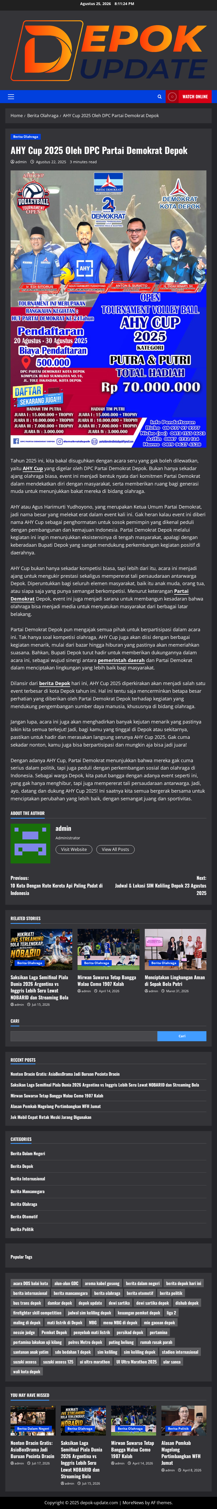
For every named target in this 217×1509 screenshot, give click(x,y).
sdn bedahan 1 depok (73, 1352)
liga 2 (171, 1312)
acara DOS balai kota (30, 1283)
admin (21, 161)
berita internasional (30, 1293)
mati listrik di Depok (64, 1322)
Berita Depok (22, 1166)
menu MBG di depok (120, 1322)
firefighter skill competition (37, 1312)
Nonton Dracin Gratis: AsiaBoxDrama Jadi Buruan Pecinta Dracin (65, 1074)
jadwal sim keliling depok (89, 1312)
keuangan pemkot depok (139, 1312)
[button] (11, 96)
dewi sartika (119, 1303)
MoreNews (133, 1503)
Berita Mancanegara (27, 1191)
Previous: (57, 885)
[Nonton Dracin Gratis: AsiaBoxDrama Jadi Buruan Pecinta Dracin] (33, 1421)
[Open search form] (160, 97)
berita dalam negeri (143, 1283)
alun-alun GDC (66, 1283)
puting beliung (121, 1342)
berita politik (171, 1293)
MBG (93, 1322)
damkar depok (60, 1303)
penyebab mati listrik (92, 1332)
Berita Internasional (28, 1178)
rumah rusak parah (156, 1342)
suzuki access (25, 1361)
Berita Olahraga (25, 136)
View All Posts (115, 849)
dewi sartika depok (152, 1303)
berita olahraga (107, 1293)
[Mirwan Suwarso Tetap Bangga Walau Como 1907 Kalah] (108, 949)
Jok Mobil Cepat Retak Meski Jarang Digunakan (51, 1117)
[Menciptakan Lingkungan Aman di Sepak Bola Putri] (175, 949)
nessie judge (24, 1332)
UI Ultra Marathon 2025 (136, 1361)
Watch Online (195, 96)
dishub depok (186, 1303)
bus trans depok (27, 1303)
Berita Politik (22, 1229)
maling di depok (26, 1322)
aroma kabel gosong (102, 1283)
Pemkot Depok (54, 1332)
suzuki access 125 (58, 1361)
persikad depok (130, 1332)
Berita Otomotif (24, 1216)
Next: (160, 885)
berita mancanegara (71, 1293)
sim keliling (107, 1352)
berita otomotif (140, 1293)
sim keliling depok (139, 1352)
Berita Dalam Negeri (28, 1153)
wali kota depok (26, 1371)
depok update (90, 1303)
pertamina (158, 1332)
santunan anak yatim (30, 1352)
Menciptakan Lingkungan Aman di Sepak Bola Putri (175, 980)
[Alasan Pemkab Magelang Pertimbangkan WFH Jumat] (183, 1421)
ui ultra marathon (95, 1361)
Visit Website (74, 849)
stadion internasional (180, 1352)
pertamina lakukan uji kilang (37, 1342)
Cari (15, 1021)
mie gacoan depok (159, 1322)
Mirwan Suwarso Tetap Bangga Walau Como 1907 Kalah (107, 980)
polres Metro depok (85, 1342)
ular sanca (171, 1361)
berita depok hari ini (183, 1283)
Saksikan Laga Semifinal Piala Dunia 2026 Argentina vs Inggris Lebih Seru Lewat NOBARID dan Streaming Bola (39, 987)
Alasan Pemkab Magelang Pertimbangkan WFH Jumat (56, 1106)
